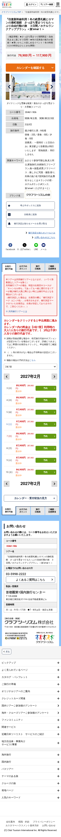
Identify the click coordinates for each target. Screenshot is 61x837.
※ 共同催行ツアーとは (16, 311)
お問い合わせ (49, 825)
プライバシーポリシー (44, 821)
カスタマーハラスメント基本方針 (22, 825)
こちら (32, 360)
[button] (9, 87)
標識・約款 (23, 821)
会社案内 (10, 821)
